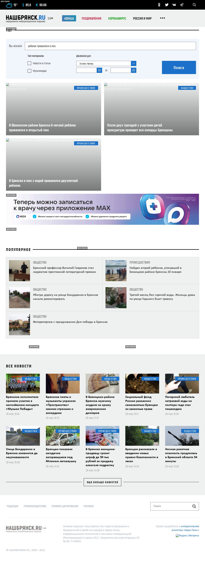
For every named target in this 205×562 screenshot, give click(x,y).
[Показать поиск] (194, 5)
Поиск (179, 67)
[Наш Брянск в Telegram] (181, 5)
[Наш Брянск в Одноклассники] (159, 5)
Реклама (88, 506)
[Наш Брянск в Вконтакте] (174, 5)
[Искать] (194, 506)
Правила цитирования (64, 506)
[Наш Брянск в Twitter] (167, 5)
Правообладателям (35, 506)
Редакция (12, 506)
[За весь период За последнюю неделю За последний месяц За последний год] (106, 63)
